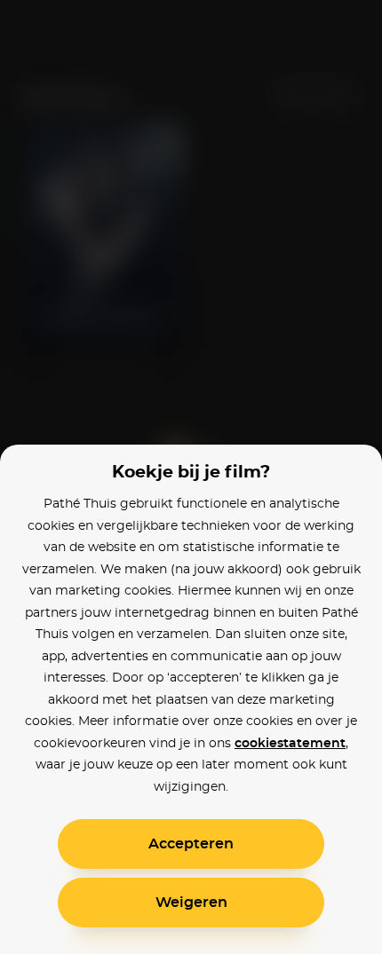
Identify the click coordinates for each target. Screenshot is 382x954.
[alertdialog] (191, 477)
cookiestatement (290, 743)
